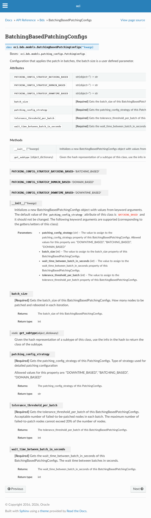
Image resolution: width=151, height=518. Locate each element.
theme (44, 511)
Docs (8, 20)
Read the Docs (77, 511)
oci (78, 6)
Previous (16, 489)
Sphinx (24, 511)
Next (137, 489)
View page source (133, 20)
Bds (42, 20)
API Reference (26, 20)
